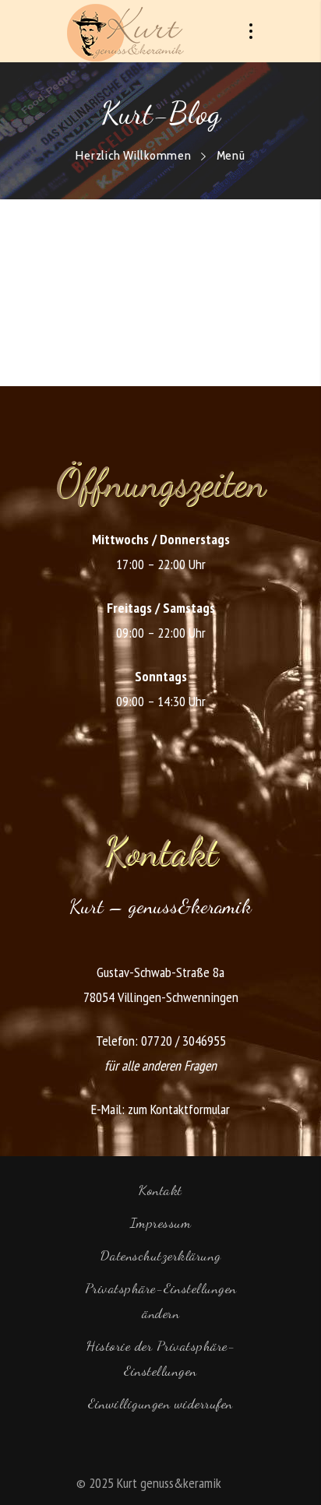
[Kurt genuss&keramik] (125, 31)
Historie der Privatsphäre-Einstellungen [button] (160, 1358)
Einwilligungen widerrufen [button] (160, 1403)
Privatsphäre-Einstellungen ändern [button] (161, 1300)
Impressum (161, 1222)
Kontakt (160, 1189)
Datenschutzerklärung (161, 1255)
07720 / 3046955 (183, 1041)
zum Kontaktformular (179, 1109)
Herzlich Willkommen (133, 155)
